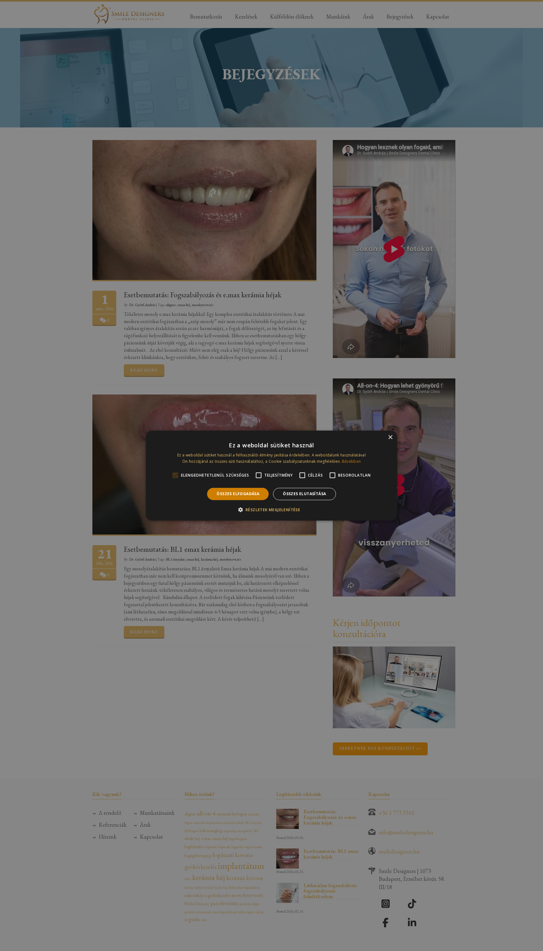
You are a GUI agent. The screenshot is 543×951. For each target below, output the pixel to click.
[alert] (271, 475)
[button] (271, 509)
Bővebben (351, 461)
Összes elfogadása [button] (238, 493)
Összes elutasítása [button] (304, 493)
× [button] (390, 437)
